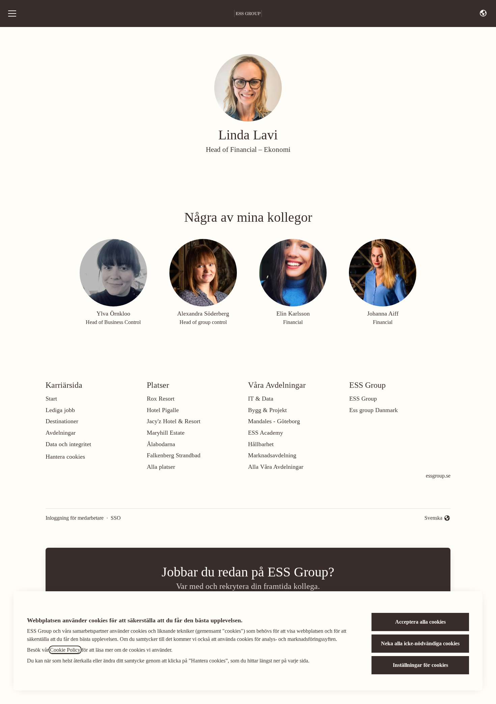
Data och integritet (68, 444)
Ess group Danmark (373, 410)
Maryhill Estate (166, 432)
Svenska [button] (434, 518)
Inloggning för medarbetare (75, 518)
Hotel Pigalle (163, 410)
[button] (483, 13)
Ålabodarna (161, 444)
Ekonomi (277, 149)
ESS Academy (265, 432)
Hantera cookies (65, 456)
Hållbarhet (261, 444)
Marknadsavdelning (272, 455)
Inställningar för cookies (420, 665)
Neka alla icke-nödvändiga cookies (420, 643)
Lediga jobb (60, 410)
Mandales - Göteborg (274, 421)
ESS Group (363, 398)
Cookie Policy (65, 650)
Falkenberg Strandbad (173, 455)
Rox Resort (160, 398)
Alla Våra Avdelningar (275, 466)
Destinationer (62, 421)
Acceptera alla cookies (420, 622)
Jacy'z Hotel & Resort (173, 421)
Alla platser (161, 466)
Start (51, 398)
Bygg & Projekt (267, 410)
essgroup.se (438, 476)
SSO (116, 518)
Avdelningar (61, 432)
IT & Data (260, 398)
